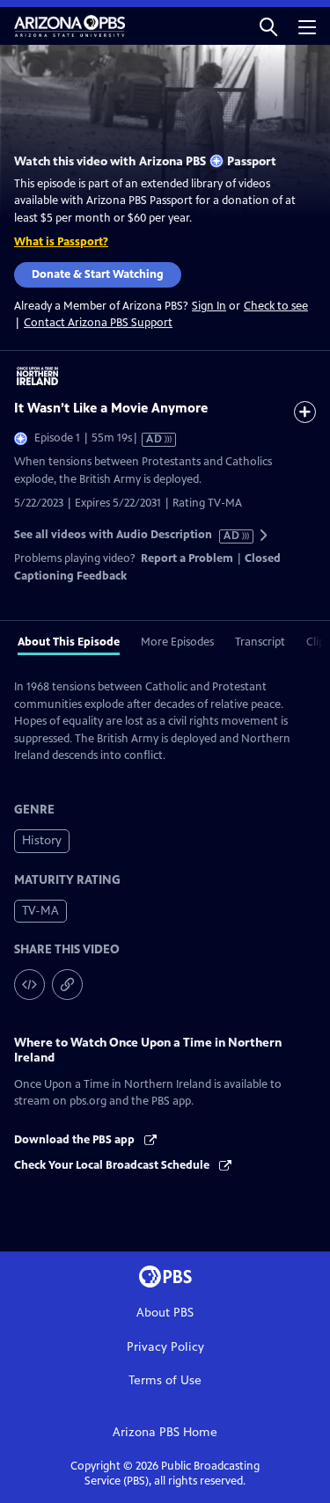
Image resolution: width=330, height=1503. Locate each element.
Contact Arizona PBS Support (98, 323)
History (42, 840)
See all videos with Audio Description (127, 535)
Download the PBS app (75, 1140)
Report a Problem (187, 558)
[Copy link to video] (67, 984)
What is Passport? (61, 242)
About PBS (165, 1312)
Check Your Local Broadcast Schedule (113, 1165)
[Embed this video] (29, 984)
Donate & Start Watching (98, 274)
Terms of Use (165, 1380)
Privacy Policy (165, 1346)
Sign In (209, 306)
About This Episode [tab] (69, 642)
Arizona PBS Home (165, 1432)
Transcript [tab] (260, 642)
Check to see (276, 306)
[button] (268, 26)
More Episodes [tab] (177, 642)
